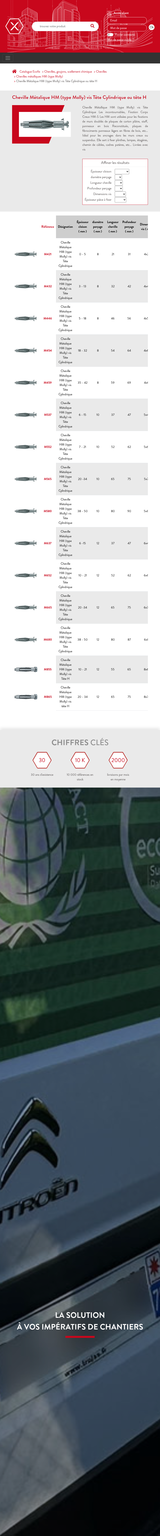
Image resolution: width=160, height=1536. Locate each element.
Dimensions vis (102, 194)
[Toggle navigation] (7, 58)
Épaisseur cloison (101, 171)
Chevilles (101, 71)
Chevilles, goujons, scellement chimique (68, 71)
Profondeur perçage (99, 188)
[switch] (110, 34)
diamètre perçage (101, 177)
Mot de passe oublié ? (120, 39)
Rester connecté (125, 34)
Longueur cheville (100, 182)
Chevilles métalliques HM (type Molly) (39, 76)
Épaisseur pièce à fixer (98, 199)
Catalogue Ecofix (30, 71)
